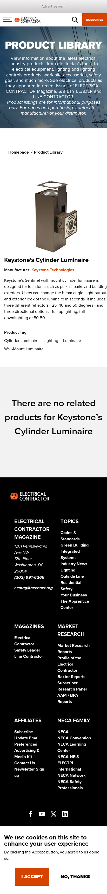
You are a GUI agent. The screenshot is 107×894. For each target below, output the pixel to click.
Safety (66, 588)
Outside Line (72, 576)
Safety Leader (27, 650)
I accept (32, 876)
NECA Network (71, 775)
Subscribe (94, 20)
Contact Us (24, 763)
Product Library (48, 152)
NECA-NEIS (68, 756)
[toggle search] (75, 19)
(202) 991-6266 (29, 577)
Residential (71, 582)
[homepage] (28, 19)
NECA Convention (74, 738)
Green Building (75, 545)
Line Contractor (28, 656)
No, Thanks (75, 876)
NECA (63, 731)
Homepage (18, 152)
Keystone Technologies (52, 270)
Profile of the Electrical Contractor (69, 664)
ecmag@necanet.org (33, 587)
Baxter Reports (71, 676)
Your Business (74, 595)
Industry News (74, 564)
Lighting (68, 570)
